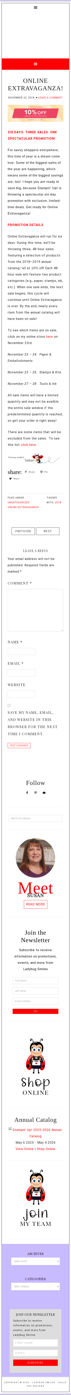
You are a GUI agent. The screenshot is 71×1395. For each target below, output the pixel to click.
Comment (20, 583)
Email (16, 663)
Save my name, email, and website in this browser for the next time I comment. (33, 723)
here (49, 336)
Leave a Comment (50, 97)
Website (17, 684)
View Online (25, 1149)
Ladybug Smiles (35, 34)
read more (35, 904)
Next (48, 531)
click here (28, 445)
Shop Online (46, 1149)
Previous (23, 531)
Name (15, 642)
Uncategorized (19, 502)
